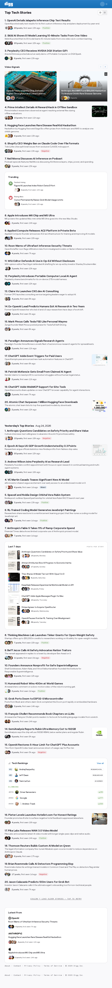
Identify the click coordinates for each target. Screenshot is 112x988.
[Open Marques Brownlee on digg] (8, 223)
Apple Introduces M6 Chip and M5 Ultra (26, 952)
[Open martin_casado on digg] (6, 487)
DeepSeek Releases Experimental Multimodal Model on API (48, 585)
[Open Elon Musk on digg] (6, 329)
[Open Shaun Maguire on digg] (11, 43)
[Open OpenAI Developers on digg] (8, 394)
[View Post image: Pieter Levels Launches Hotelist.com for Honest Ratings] (99, 819)
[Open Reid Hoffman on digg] (67, 98)
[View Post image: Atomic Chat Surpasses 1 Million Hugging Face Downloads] (99, 406)
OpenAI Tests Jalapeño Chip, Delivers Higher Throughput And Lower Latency (26, 92)
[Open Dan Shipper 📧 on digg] (11, 58)
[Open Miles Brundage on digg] (6, 438)
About (7, 966)
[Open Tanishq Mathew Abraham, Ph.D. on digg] (28, 589)
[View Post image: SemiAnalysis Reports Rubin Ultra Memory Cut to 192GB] (99, 733)
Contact (17, 966)
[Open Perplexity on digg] (8, 283)
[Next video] (105, 67)
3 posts (15, 166)
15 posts (18, 118)
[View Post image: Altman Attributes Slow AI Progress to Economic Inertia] (14, 566)
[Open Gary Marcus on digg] (11, 438)
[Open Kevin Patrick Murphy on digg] (8, 472)
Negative (45, 151)
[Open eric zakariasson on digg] (16, 204)
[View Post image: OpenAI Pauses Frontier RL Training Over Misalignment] (14, 621)
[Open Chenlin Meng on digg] (6, 838)
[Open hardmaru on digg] (6, 691)
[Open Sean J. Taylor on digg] (8, 363)
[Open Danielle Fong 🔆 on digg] (8, 118)
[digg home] (9, 4)
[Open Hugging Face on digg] (65, 98)
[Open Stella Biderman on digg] (8, 642)
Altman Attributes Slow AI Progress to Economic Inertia (46, 563)
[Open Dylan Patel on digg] (6, 658)
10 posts (18, 472)
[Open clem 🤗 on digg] (8, 136)
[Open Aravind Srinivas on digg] (6, 58)
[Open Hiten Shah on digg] (8, 299)
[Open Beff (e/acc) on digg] (11, 658)
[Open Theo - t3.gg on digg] (8, 752)
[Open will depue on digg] (6, 238)
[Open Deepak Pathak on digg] (6, 43)
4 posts (17, 136)
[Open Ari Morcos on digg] (8, 856)
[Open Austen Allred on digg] (25, 578)
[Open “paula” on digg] (11, 136)
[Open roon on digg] (10, 98)
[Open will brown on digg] (6, 118)
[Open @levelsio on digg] (6, 822)
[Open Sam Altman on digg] (23, 622)
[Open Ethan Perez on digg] (6, 642)
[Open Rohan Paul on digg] (11, 535)
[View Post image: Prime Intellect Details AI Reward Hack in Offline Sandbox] (99, 111)
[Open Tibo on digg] (23, 600)
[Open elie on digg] (11, 520)
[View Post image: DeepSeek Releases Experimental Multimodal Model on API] (14, 588)
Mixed (43, 487)
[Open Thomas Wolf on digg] (63, 98)
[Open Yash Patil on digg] (8, 238)
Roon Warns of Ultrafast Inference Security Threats (32, 922)
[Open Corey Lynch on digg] (16, 190)
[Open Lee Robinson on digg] (18, 204)
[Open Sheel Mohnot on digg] (8, 889)
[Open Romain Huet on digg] (25, 600)
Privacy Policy (32, 966)
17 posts (35, 567)
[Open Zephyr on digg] (8, 736)
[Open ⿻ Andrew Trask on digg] (11, 856)
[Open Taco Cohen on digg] (11, 472)
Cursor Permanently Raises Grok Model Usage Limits (38, 200)
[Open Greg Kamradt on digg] (8, 314)
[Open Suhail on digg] (6, 520)
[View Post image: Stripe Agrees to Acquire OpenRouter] (14, 610)
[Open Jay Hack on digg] (8, 535)
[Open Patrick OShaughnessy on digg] (6, 166)
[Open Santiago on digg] (8, 838)
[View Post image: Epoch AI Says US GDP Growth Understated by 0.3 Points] (99, 450)
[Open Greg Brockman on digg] (6, 363)
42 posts (35, 611)
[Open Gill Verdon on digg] (8, 487)
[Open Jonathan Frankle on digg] (6, 676)
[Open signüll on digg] (6, 268)
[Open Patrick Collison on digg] (25, 611)
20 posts (18, 28)
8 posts (34, 578)
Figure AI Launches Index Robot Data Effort (34, 185)
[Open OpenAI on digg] (6, 28)
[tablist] (102, 12)
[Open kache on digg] (23, 589)
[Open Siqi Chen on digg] (11, 487)
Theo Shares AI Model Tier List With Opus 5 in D (43, 574)
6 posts (17, 58)
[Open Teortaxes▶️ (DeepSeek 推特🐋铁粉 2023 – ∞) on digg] (23, 578)
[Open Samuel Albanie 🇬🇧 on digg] (11, 676)
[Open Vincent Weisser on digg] (11, 118)
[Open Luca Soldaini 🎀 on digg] (11, 453)
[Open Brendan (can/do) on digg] (11, 238)
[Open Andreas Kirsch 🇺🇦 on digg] (8, 453)
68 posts (35, 622)
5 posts (17, 151)
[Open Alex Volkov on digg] (6, 223)
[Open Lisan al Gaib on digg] (6, 314)
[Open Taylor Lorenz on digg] (18, 190)
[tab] (100, 12)
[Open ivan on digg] (8, 822)
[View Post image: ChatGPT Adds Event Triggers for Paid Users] (99, 360)
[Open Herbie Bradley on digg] (8, 691)
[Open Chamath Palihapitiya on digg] (11, 151)
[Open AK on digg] (6, 409)
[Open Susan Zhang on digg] (8, 28)
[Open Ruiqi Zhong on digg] (11, 642)
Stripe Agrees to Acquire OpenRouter (39, 607)
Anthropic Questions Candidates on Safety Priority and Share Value (52, 552)
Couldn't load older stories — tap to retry (56, 899)
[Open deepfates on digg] (8, 379)
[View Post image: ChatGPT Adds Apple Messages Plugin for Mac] (14, 599)
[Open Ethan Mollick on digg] (28, 566)
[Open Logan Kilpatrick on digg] (28, 611)
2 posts (24, 190)
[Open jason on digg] (28, 600)
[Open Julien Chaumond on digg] (8, 151)
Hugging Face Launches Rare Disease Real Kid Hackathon (34, 937)
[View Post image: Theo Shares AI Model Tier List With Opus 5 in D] (14, 577)
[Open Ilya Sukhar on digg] (8, 166)
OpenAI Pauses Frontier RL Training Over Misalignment (46, 618)
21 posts (34, 589)
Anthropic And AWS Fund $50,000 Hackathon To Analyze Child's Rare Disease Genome (83, 92)
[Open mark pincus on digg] (8, 329)
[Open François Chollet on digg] (6, 721)
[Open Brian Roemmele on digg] (11, 502)
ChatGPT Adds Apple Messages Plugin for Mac (42, 596)
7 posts (17, 520)
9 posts (15, 838)
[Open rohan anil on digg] (8, 253)
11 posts (18, 658)
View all (100, 763)
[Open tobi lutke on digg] (6, 151)
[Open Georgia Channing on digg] (14, 942)
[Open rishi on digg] (8, 676)
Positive (46, 28)
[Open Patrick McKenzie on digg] (6, 379)
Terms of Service (53, 966)
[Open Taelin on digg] (28, 578)
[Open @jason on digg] (6, 889)
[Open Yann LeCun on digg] (23, 566)
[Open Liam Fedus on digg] (11, 28)
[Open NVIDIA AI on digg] (8, 58)
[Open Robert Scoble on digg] (8, 43)
